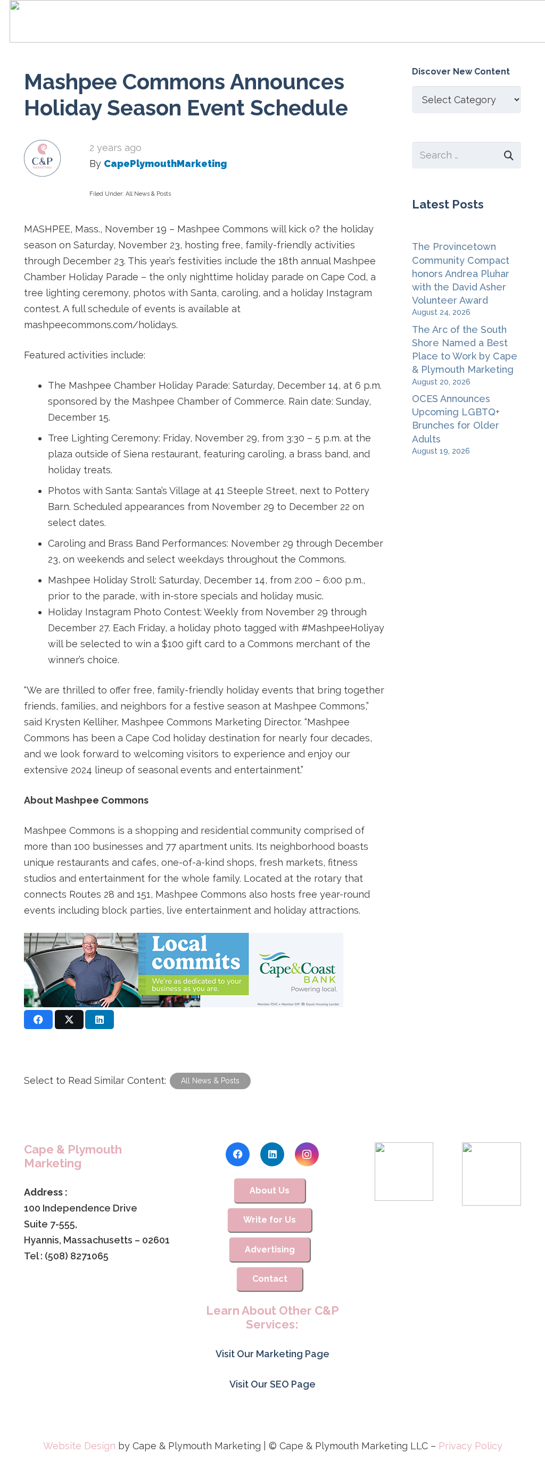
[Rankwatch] (404, 1171)
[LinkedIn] (272, 1154)
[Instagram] (307, 1154)
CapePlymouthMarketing (165, 163)
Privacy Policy (470, 1445)
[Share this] (38, 1019)
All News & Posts (148, 193)
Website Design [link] (79, 1445)
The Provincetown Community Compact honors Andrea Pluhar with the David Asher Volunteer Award (460, 273)
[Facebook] (238, 1154)
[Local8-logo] (491, 1174)
